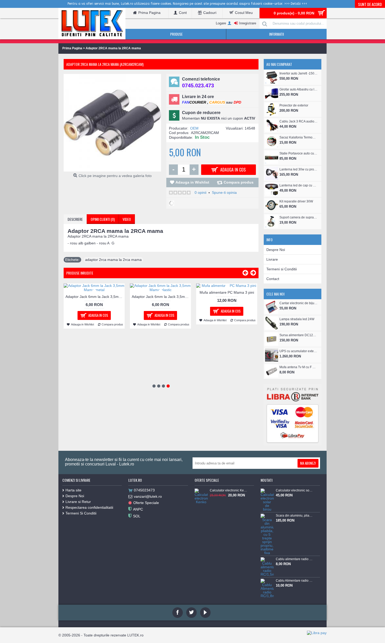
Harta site (73, 490)
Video (127, 219)
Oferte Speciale (146, 503)
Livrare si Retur (78, 502)
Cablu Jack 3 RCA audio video (298, 121)
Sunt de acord (370, 4)
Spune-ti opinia (224, 192)
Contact (272, 279)
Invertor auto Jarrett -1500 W (298, 73)
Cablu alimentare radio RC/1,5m (294, 559)
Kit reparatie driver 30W (296, 201)
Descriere (75, 219)
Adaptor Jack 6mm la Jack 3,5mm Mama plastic (161, 296)
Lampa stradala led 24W (296, 319)
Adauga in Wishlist (192, 182)
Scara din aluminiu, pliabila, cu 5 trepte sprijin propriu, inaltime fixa (294, 515)
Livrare (272, 259)
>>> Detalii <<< (295, 4)
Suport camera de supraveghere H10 (298, 217)
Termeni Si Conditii (80, 513)
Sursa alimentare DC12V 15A (298, 335)
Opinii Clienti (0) (103, 219)
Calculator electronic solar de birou (294, 490)
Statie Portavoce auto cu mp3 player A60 (298, 153)
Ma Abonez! (308, 463)
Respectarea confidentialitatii (89, 507)
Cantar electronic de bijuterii (298, 303)
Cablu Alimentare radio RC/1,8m (294, 580)
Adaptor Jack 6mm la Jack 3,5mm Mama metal (95, 296)
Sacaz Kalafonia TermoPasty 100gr (298, 137)
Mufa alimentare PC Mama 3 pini (227, 292)
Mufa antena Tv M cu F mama (298, 367)
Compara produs (239, 182)
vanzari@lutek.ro (148, 496)
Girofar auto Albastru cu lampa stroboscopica (298, 89)
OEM (194, 128)
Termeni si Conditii (281, 269)
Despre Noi (275, 250)
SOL (136, 516)
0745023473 (144, 490)
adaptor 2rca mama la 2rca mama (113, 260)
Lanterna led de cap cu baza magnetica (298, 185)
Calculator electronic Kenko (228, 490)
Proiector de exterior (293, 105)
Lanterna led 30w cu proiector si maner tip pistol (298, 169)
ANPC (138, 509)
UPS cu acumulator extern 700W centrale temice (298, 351)
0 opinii (200, 192)
